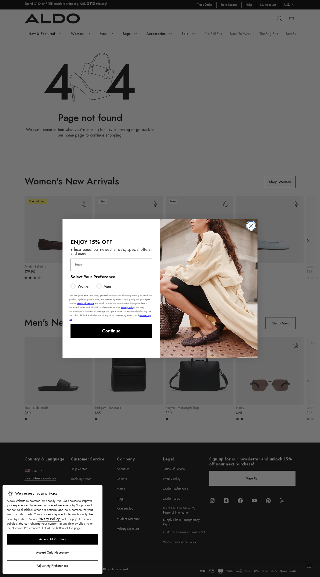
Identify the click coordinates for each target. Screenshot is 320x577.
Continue (111, 331)
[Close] (99, 490)
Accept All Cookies (52, 539)
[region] (52, 529)
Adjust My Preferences (52, 566)
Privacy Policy (49, 518)
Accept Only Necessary (52, 552)
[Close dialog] (251, 225)
